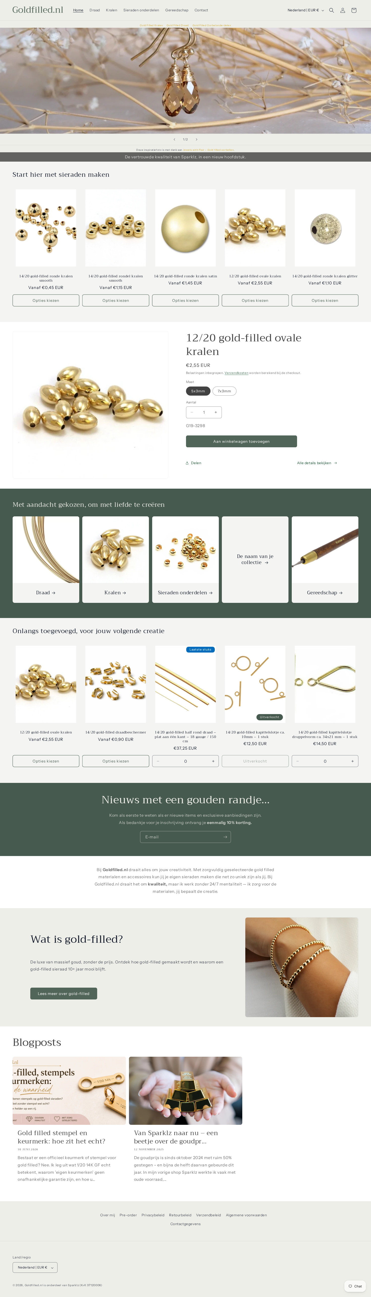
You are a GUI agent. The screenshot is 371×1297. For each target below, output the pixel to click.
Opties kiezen (46, 300)
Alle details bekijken (314, 463)
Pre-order (128, 1215)
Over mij (107, 1215)
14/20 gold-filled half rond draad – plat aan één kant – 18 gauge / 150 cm (185, 737)
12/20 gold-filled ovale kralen (255, 276)
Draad (43, 593)
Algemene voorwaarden (246, 1215)
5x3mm (198, 391)
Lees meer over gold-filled (64, 993)
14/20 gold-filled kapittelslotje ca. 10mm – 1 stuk (255, 734)
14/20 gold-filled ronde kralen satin (185, 276)
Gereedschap (322, 593)
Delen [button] (196, 463)
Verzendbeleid (208, 1215)
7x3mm (224, 391)
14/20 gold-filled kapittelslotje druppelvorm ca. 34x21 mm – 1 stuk (325, 734)
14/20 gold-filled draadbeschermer (115, 732)
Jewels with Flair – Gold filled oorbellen (208, 150)
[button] (331, 10)
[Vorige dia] (174, 139)
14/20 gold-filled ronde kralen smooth (46, 278)
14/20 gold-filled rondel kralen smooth (115, 278)
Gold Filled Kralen (151, 25)
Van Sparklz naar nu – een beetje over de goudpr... (176, 1137)
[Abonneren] (225, 837)
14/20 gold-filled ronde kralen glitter (325, 276)
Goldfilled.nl (34, 1285)
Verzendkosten (236, 373)
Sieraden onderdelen (182, 593)
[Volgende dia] (196, 139)
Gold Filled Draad (178, 25)
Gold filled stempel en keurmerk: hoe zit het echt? (61, 1137)
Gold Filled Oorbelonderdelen (212, 25)
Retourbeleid (180, 1215)
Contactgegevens (185, 1224)
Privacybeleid (153, 1215)
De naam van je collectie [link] (255, 559)
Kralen (113, 593)
